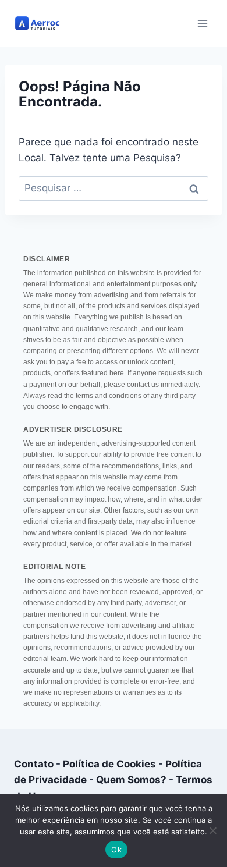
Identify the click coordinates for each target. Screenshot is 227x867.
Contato (34, 764)
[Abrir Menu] (202, 23)
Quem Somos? (131, 780)
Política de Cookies (109, 764)
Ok (116, 849)
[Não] (212, 830)
